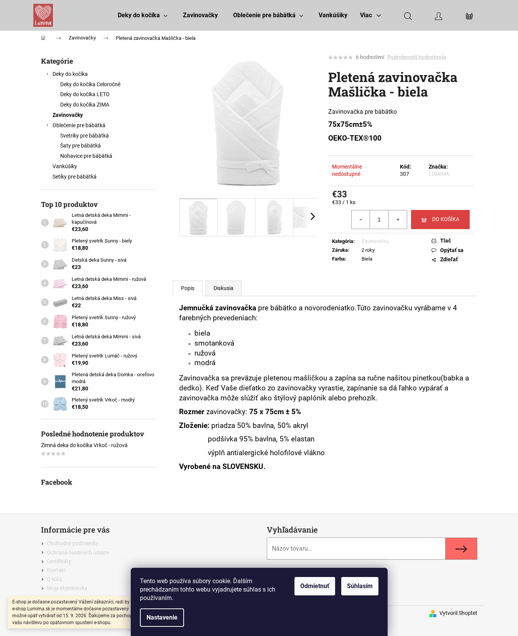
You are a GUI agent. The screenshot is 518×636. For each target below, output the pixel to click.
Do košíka (445, 219)
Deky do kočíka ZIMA (84, 105)
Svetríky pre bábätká (84, 136)
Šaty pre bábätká (80, 146)
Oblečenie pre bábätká (79, 125)
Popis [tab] (187, 288)
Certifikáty (59, 561)
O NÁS (54, 579)
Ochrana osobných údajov (78, 552)
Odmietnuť (314, 586)
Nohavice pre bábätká (86, 156)
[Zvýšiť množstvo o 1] (397, 219)
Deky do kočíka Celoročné (90, 84)
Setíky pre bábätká (75, 177)
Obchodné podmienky (73, 543)
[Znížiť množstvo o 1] (361, 219)
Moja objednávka (67, 588)
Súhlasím (360, 586)
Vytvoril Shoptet (458, 613)
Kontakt (56, 570)
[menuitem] (142, 15)
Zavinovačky (68, 115)
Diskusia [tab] (224, 288)
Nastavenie (162, 617)
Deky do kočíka (70, 74)
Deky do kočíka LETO (85, 94)
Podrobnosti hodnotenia (416, 57)
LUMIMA (439, 174)
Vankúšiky (65, 166)
